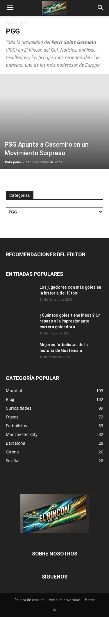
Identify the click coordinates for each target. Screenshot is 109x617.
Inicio (10, 22)
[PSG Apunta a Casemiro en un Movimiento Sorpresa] (54, 121)
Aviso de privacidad (64, 599)
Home (90, 599)
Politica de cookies (29, 599)
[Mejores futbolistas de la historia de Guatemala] (20, 352)
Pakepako (13, 162)
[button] (10, 8)
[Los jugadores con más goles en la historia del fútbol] (20, 294)
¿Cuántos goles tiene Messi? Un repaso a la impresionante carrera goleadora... (70, 321)
